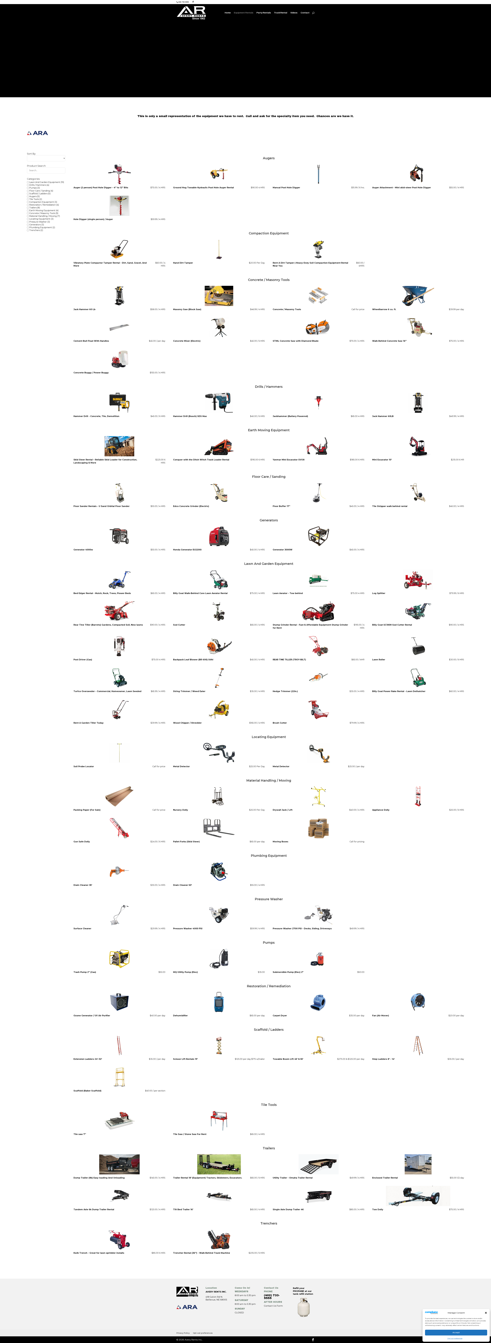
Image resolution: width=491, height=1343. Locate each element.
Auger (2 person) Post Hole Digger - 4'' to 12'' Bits (101, 187)
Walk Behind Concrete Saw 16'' (389, 341)
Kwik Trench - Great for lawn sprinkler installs (99, 1253)
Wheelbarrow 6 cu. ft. (384, 309)
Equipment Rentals (243, 13)
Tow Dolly (377, 1209)
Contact (305, 13)
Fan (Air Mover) (380, 1015)
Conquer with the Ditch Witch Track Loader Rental (201, 459)
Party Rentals (263, 13)
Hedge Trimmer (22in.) (285, 691)
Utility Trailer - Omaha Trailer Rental (293, 1178)
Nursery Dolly (180, 810)
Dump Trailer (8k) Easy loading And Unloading (99, 1178)
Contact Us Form (273, 1306)
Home (228, 13)
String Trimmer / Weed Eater (189, 691)
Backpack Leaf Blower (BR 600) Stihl (193, 659)
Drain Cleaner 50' (182, 885)
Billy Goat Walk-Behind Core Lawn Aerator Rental (200, 593)
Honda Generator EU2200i (187, 549)
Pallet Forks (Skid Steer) (186, 841)
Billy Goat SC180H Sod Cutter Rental (392, 625)
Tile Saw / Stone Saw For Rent (189, 1134)
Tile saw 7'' (80, 1134)
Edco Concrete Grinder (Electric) (191, 506)
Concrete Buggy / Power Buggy (91, 372)
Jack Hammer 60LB (383, 416)
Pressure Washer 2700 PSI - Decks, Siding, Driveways (302, 928)
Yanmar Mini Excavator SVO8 (288, 459)
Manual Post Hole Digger (286, 187)
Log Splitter (378, 593)
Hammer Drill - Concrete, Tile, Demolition (96, 416)
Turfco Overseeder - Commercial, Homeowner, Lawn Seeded (107, 691)
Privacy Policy (183, 1333)
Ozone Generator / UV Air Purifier (92, 1015)
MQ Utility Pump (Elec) (185, 972)
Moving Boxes (280, 841)
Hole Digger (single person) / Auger (93, 219)
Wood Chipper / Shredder (187, 723)
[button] (486, 1313)
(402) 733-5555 (272, 1297)
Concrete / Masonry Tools (287, 309)
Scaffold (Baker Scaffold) (87, 1091)
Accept (456, 1332)
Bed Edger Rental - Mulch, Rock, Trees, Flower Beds (102, 593)
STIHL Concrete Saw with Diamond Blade (296, 341)
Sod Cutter (179, 625)
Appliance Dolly (380, 810)
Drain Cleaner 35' (83, 885)
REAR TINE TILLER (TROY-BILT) (289, 659)
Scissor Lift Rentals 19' (185, 1059)
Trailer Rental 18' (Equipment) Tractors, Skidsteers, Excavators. (207, 1178)
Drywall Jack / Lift (282, 810)
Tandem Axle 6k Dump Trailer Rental (94, 1209)
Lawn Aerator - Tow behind (288, 593)
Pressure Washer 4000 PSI (187, 928)
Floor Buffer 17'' (281, 506)
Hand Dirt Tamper (183, 263)
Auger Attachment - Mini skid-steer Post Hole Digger (401, 187)
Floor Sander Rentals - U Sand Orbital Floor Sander (102, 506)
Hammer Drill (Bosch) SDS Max (190, 416)
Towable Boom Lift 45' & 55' (288, 1059)
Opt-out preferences (454, 1338)
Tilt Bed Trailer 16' (183, 1209)
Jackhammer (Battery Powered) (290, 416)
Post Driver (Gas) (83, 659)
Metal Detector (181, 766)
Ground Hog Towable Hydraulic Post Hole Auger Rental (203, 187)
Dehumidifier (180, 1015)
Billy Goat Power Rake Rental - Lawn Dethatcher (398, 691)
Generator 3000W (282, 549)
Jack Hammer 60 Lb (84, 309)
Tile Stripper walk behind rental (389, 506)
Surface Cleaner (82, 928)
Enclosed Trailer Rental (385, 1178)
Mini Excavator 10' (382, 459)
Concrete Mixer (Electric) (186, 341)
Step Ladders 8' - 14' (383, 1059)
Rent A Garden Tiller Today (89, 723)
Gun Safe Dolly (82, 841)
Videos (293, 13)
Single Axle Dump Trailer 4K (288, 1209)
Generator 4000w (83, 549)
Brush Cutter (280, 723)
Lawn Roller (378, 659)
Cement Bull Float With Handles (91, 341)
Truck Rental (280, 13)
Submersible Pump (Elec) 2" (288, 972)
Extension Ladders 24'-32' (88, 1059)
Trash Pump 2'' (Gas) (85, 972)
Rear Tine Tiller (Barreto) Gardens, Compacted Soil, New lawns (108, 625)
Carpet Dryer (280, 1015)
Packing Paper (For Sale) (87, 810)
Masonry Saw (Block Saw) (187, 309)
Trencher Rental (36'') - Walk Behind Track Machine (201, 1253)
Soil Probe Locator (84, 766)
